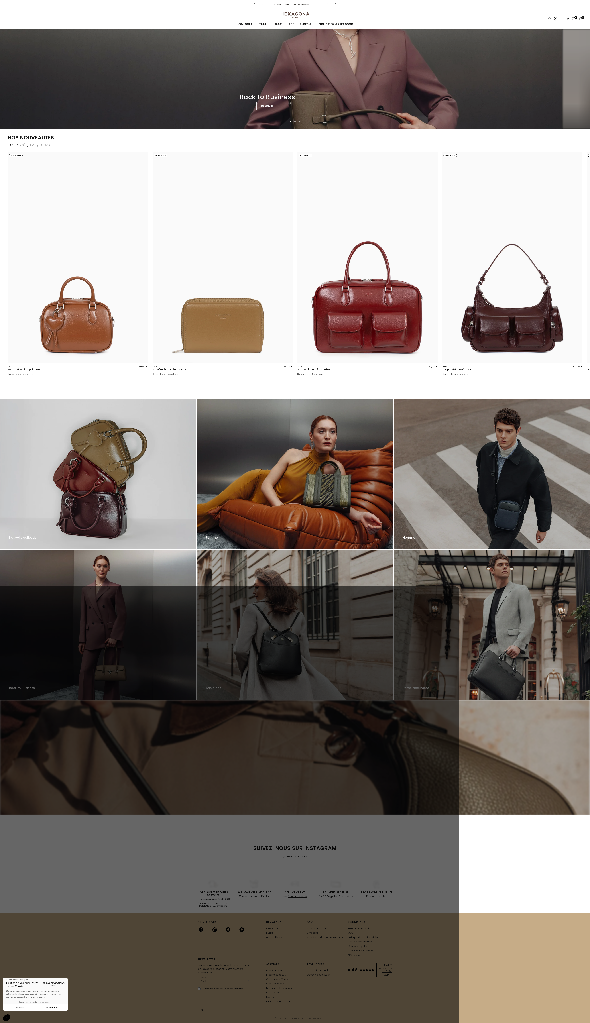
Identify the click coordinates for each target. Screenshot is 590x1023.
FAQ (309, 941)
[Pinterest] (242, 930)
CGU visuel (354, 955)
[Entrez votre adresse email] (248, 981)
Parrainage (272, 992)
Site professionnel (317, 970)
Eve (32, 145)
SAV (310, 922)
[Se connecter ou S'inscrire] (568, 18)
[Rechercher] (549, 19)
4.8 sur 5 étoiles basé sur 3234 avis (386, 970)
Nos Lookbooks (274, 937)
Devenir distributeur (318, 974)
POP (291, 24)
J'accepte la (223, 988)
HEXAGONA (274, 922)
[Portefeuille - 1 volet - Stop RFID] (223, 257)
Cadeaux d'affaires (277, 979)
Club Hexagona (275, 983)
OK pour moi (51, 1007)
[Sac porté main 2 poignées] (78, 257)
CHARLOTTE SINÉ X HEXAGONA (335, 24)
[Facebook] (201, 930)
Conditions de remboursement (325, 937)
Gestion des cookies (360, 941)
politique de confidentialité (229, 988)
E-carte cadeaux (276, 974)
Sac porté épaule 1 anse (456, 369)
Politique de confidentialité (363, 937)
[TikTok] (228, 930)
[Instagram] (215, 930)
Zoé (22, 145)
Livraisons (312, 932)
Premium (271, 997)
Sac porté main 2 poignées (24, 369)
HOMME (277, 24)
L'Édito (269, 932)
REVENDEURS (315, 964)
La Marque (272, 928)
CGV (350, 932)
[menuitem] (245, 24)
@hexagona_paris (295, 856)
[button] (442, 106)
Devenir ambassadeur (279, 988)
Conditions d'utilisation (361, 950)
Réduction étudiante (278, 1001)
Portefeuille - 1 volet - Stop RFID (171, 369)
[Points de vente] (555, 19)
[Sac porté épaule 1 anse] (512, 257)
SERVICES (272, 964)
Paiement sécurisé (359, 928)
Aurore (46, 145)
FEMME (263, 24)
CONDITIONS (357, 922)
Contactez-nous (297, 896)
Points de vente (275, 970)
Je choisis (19, 1007)
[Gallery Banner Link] (98, 474)
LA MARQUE (304, 24)
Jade (11, 145)
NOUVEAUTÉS (244, 24)
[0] (573, 19)
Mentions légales (358, 946)
